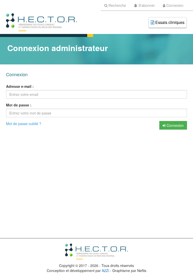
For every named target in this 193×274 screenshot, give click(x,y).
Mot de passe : (18, 104)
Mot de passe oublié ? (23, 123)
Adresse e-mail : (20, 86)
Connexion (175, 125)
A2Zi (105, 270)
